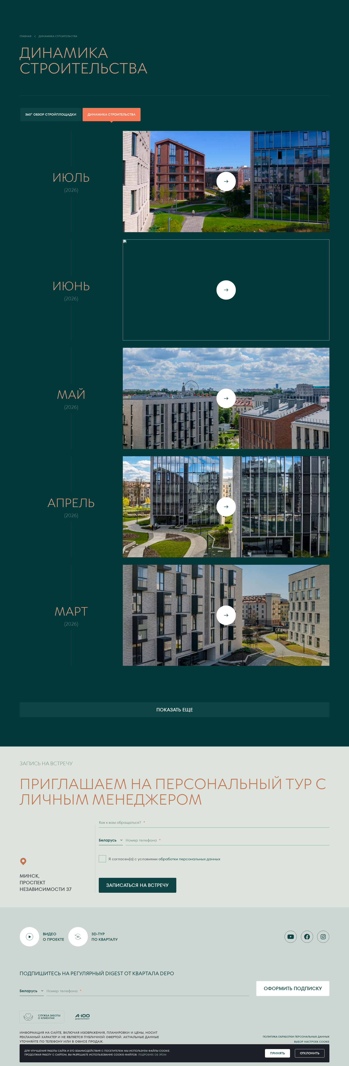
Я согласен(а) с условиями (164, 859)
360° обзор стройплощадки (50, 114)
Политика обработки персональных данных (296, 1036)
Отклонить (310, 1053)
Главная (25, 36)
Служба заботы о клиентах (49, 1017)
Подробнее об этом (152, 1054)
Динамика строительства (58, 36)
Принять (277, 1053)
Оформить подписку (293, 988)
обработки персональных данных (189, 859)
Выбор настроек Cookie (311, 1041)
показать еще (174, 709)
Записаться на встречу (137, 885)
